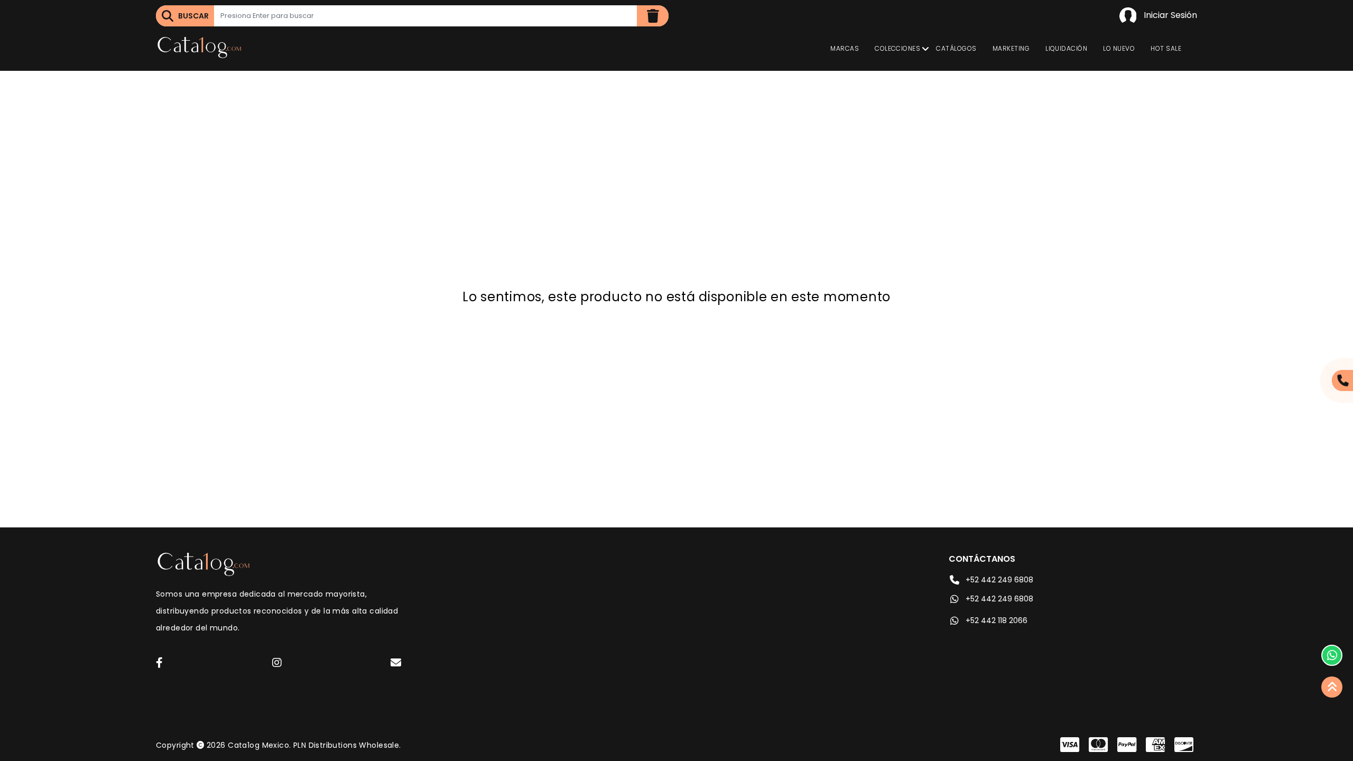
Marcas (844, 48)
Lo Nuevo (1119, 48)
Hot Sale (1166, 48)
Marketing (1011, 48)
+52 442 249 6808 (999, 579)
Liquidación (1066, 48)
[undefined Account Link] (159, 663)
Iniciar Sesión (1169, 15)
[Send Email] (397, 664)
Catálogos (956, 48)
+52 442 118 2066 (996, 620)
